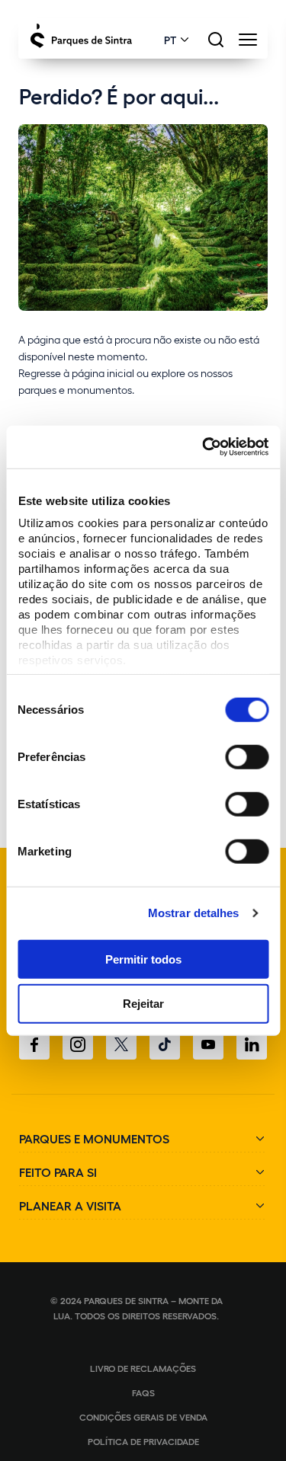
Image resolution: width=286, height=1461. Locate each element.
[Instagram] (78, 1044)
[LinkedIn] (251, 1044)
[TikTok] (164, 1044)
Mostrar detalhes (193, 912)
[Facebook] (34, 1044)
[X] (121, 1044)
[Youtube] (208, 1044)
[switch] (246, 756)
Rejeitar (143, 1003)
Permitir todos (143, 958)
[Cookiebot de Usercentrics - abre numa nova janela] (203, 447)
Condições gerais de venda (143, 1416)
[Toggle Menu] (247, 44)
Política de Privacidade (143, 1441)
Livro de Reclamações (143, 1368)
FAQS (143, 1392)
